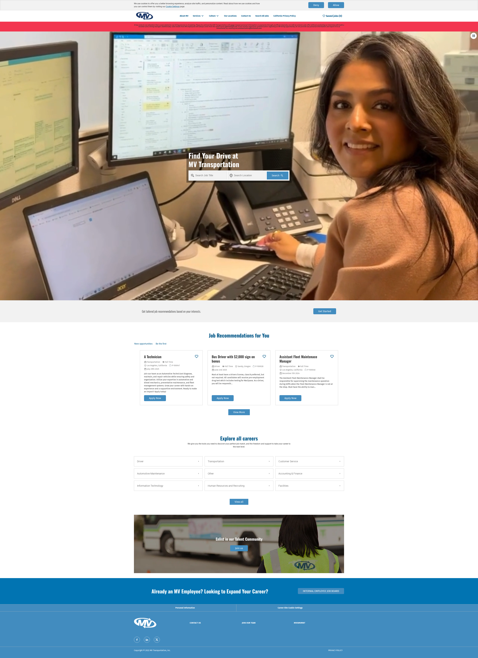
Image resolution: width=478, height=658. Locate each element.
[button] (239, 502)
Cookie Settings (172, 6)
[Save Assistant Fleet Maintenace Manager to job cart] (332, 356)
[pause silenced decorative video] (474, 36)
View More (239, 412)
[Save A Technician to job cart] (197, 356)
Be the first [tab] (161, 343)
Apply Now (155, 398)
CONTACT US (195, 623)
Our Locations (230, 16)
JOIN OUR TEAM (249, 623)
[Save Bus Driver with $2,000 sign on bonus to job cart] (264, 356)
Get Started (324, 311)
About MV (184, 16)
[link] (239, 548)
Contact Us (246, 16)
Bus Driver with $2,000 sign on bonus (233, 358)
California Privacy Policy (284, 16)
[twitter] (157, 640)
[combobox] (208, 175)
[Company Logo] (144, 16)
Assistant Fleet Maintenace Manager (298, 358)
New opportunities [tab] (143, 343)
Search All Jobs (262, 16)
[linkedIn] (147, 640)
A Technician (152, 356)
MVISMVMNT (299, 623)
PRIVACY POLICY (335, 650)
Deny (316, 5)
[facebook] (137, 640)
